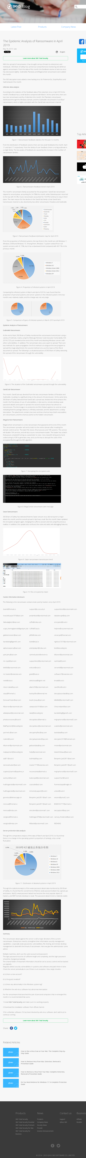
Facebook (81, 41)
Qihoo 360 (63, 1122)
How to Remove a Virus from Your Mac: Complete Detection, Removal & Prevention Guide (43, 1073)
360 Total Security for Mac (25, 1128)
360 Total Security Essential (25, 1122)
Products (42, 26)
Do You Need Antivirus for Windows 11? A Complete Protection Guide (44, 1083)
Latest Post (16, 26)
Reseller (79, 1122)
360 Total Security (22, 1119)
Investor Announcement (45, 1131)
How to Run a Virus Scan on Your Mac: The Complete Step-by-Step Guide (43, 1052)
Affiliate (79, 1119)
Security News (42, 1125)
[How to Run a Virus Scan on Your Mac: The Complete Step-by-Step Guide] (11, 1052)
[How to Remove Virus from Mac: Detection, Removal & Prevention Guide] (11, 1062)
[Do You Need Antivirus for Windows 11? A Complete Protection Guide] (11, 1083)
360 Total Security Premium (25, 1125)
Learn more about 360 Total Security (35, 58)
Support (62, 1119)
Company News (68, 26)
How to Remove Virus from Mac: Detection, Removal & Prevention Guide (41, 1062)
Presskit (39, 1128)
